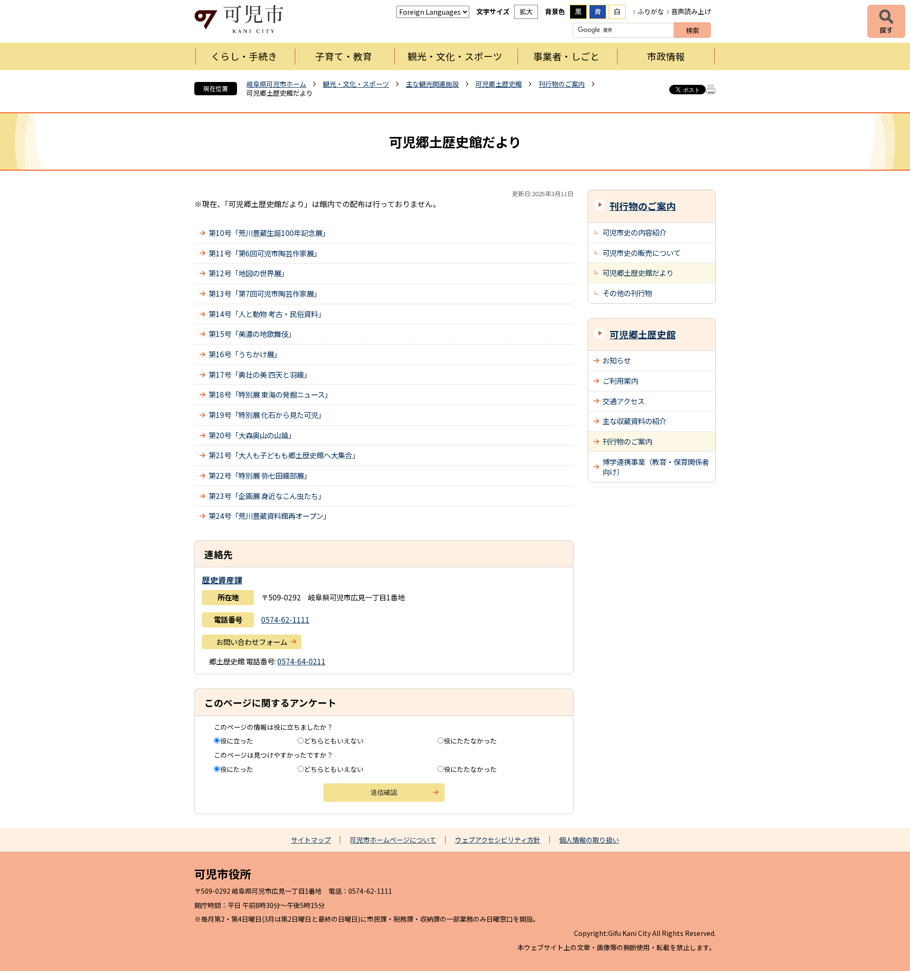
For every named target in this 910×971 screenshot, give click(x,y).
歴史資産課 (222, 580)
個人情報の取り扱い (589, 839)
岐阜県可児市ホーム (276, 84)
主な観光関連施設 (432, 84)
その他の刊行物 (627, 293)
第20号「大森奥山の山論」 (252, 435)
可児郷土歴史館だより (637, 272)
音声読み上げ (691, 11)
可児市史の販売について (641, 252)
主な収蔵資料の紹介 (634, 421)
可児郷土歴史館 (498, 84)
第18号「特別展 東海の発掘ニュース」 (270, 394)
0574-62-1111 (285, 619)
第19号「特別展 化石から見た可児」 (267, 414)
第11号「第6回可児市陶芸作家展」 (265, 253)
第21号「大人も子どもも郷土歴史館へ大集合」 (284, 455)
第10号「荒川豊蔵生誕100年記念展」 (269, 232)
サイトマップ (311, 839)
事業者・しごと (566, 56)
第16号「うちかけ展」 (245, 354)
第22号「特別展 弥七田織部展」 (260, 475)
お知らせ (616, 360)
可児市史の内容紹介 (634, 232)
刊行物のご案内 (561, 84)
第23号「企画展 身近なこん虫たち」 (267, 495)
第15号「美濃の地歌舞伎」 (252, 333)
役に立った (236, 740)
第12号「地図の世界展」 (248, 273)
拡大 (526, 11)
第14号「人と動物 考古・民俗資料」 (267, 314)
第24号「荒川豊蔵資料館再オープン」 (269, 515)
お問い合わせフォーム (251, 641)
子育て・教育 (343, 56)
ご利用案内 (620, 380)
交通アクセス (623, 401)
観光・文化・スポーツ (455, 56)
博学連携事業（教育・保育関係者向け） (655, 466)
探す (886, 21)
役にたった (236, 769)
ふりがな (650, 11)
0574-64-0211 (301, 661)
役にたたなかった (470, 740)
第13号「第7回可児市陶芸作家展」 (265, 293)
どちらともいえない (334, 740)
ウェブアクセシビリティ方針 (497, 839)
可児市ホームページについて (393, 839)
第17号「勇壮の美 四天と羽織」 (260, 374)
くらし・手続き (244, 56)
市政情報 (666, 56)
